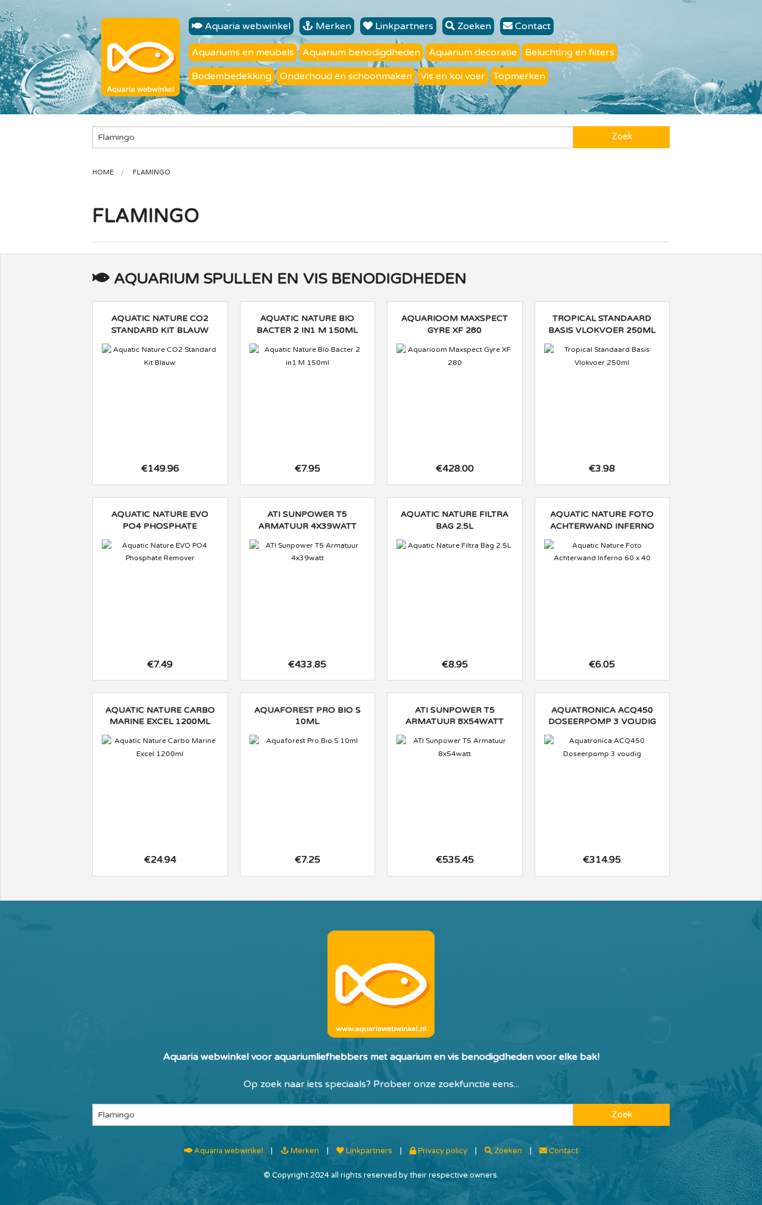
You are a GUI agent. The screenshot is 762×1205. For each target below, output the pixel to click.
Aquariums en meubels (243, 52)
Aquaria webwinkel (246, 26)
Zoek (621, 137)
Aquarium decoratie (473, 52)
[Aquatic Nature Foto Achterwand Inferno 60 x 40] (602, 552)
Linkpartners (403, 26)
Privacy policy (441, 1151)
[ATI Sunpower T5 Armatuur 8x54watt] (454, 747)
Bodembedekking (231, 76)
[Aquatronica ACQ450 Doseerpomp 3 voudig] (602, 747)
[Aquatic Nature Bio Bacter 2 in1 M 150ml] (307, 356)
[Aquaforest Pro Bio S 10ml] (307, 741)
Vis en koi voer (452, 76)
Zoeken (473, 26)
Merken (332, 26)
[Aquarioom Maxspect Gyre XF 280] (454, 356)
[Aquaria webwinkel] (140, 57)
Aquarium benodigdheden (361, 52)
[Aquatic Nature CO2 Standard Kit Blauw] (160, 356)
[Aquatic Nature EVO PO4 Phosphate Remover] (160, 552)
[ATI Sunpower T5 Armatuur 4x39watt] (307, 552)
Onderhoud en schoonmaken (346, 76)
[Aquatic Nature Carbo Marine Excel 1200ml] (160, 747)
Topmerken (519, 76)
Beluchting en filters (569, 52)
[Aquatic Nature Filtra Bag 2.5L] (454, 545)
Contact (532, 26)
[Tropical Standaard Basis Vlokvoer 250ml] (602, 356)
